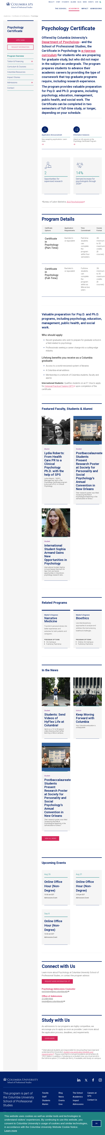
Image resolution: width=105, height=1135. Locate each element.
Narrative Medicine (56, 620)
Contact (10, 88)
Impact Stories (13, 77)
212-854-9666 (47, 999)
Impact (84, 8)
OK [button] (96, 1123)
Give (96, 2)
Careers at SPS (92, 1094)
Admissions (96, 8)
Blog (79, 2)
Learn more (50, 1038)
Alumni (73, 2)
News (85, 2)
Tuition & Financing (20, 62)
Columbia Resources (16, 72)
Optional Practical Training (59, 386)
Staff (58, 2)
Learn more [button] (10, 1130)
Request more (56, 981)
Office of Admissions (52, 996)
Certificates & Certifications (21, 16)
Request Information (22, 48)
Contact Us (92, 1100)
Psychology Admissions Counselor (58, 989)
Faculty (51, 2)
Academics (74, 8)
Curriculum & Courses (16, 66)
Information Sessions (81, 135)
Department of (60, 42)
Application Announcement (52, 135)
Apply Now (24, 41)
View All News (50, 838)
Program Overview (15, 56)
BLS (75, 202)
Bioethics (87, 618)
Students (65, 2)
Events (91, 2)
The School (61, 8)
